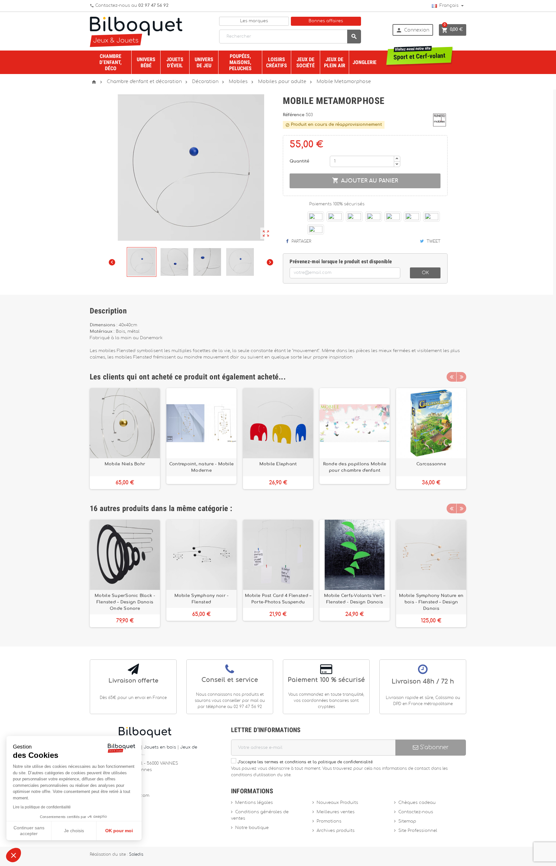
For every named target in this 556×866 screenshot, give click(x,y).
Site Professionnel (417, 831)
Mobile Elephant (278, 464)
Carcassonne (431, 464)
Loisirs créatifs (276, 62)
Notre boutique (252, 828)
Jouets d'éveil (174, 62)
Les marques (254, 21)
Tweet (432, 241)
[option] (125, 438)
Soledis (136, 854)
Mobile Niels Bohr (125, 464)
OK (425, 273)
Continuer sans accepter (29, 830)
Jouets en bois (160, 747)
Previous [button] (451, 377)
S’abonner (433, 747)
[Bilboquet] (136, 31)
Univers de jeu (204, 62)
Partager (300, 241)
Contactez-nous (415, 812)
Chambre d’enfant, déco (110, 62)
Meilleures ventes (336, 812)
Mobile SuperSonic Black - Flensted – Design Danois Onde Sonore (125, 602)
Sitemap (407, 821)
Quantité (299, 161)
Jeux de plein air (334, 62)
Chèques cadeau (417, 803)
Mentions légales (254, 803)
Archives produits (336, 831)
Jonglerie (364, 62)
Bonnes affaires (326, 21)
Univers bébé (146, 62)
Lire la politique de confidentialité (42, 807)
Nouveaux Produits (337, 803)
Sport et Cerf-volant (420, 54)
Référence (294, 115)
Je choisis (74, 830)
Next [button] (461, 377)
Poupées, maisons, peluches (240, 62)
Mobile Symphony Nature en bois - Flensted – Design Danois (431, 602)
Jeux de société (305, 62)
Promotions (329, 821)
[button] (13, 855)
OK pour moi (119, 830)
